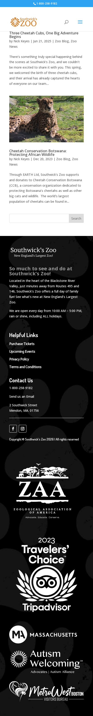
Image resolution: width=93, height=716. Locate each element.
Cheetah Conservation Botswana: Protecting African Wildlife (38, 152)
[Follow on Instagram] (22, 429)
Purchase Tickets (22, 344)
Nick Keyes (22, 41)
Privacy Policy (19, 359)
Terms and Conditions (25, 367)
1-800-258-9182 (21, 388)
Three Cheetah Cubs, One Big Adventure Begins (43, 35)
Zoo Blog (62, 41)
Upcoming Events (22, 352)
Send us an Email (21, 396)
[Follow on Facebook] (13, 429)
